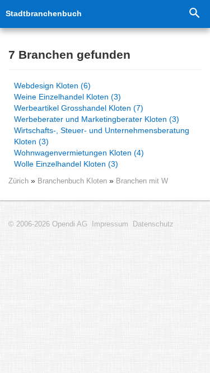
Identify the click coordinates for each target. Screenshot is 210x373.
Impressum (110, 224)
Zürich (18, 181)
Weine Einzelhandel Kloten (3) (67, 96)
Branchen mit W (142, 181)
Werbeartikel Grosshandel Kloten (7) (78, 107)
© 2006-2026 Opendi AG (47, 224)
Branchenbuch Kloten (73, 181)
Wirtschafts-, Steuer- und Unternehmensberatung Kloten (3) (101, 136)
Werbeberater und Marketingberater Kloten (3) (96, 119)
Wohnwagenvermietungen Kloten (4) (79, 152)
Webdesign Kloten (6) (52, 85)
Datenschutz (153, 224)
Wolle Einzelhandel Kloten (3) (66, 163)
